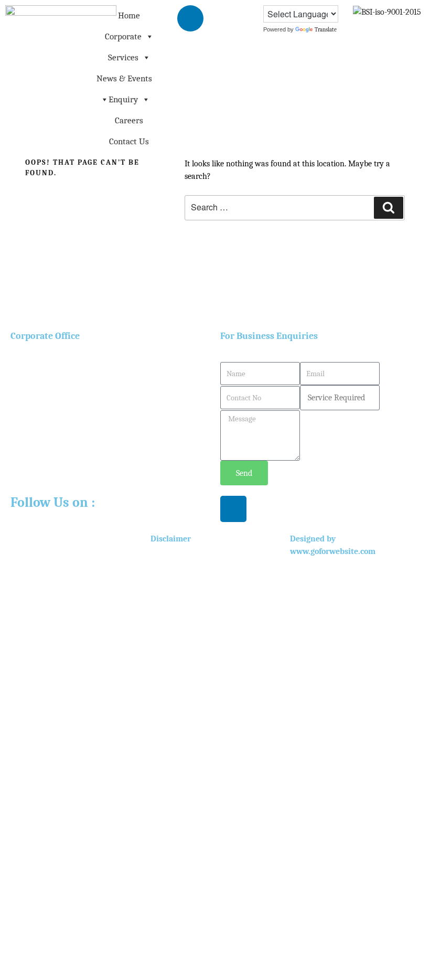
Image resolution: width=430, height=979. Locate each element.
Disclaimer (170, 539)
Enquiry (123, 99)
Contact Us (129, 141)
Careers (129, 120)
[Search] (388, 208)
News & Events (124, 78)
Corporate (123, 36)
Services (123, 57)
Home (129, 15)
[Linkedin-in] (233, 509)
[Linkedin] (190, 18)
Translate (326, 29)
